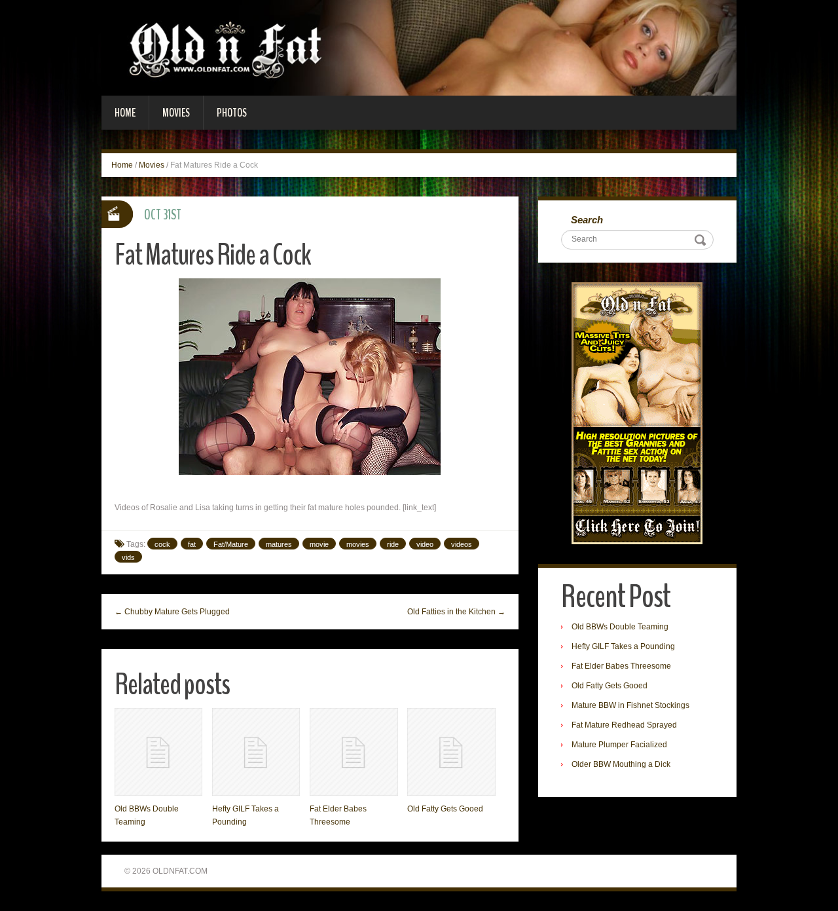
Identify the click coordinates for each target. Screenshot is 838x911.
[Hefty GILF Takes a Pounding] (256, 752)
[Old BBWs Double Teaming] (158, 752)
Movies (176, 113)
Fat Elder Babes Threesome (621, 666)
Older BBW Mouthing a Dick (621, 764)
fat (192, 544)
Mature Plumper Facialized (619, 744)
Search (587, 219)
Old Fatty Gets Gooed (445, 808)
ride (393, 544)
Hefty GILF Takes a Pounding (623, 646)
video (424, 544)
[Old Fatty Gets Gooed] (451, 752)
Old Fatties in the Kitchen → (456, 611)
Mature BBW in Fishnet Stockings (630, 705)
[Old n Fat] (419, 47)
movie (319, 544)
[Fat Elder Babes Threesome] (353, 752)
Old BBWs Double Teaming (620, 626)
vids (128, 557)
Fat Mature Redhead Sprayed (624, 725)
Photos (232, 113)
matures (279, 544)
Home (125, 113)
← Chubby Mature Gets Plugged (172, 611)
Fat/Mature (230, 544)
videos (461, 544)
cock (162, 544)
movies (357, 544)
